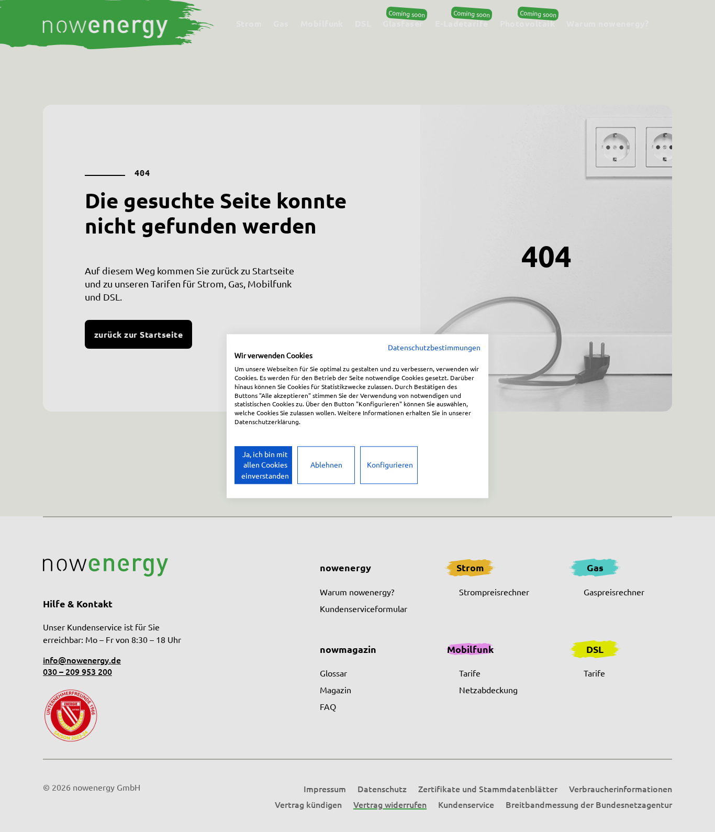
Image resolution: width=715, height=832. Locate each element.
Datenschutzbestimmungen (434, 347)
